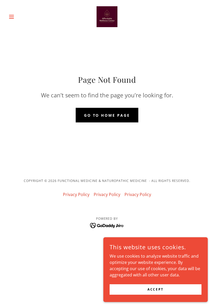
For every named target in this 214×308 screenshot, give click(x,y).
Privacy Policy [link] (76, 194)
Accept (155, 289)
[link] (107, 16)
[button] (21, 16)
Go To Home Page (107, 115)
